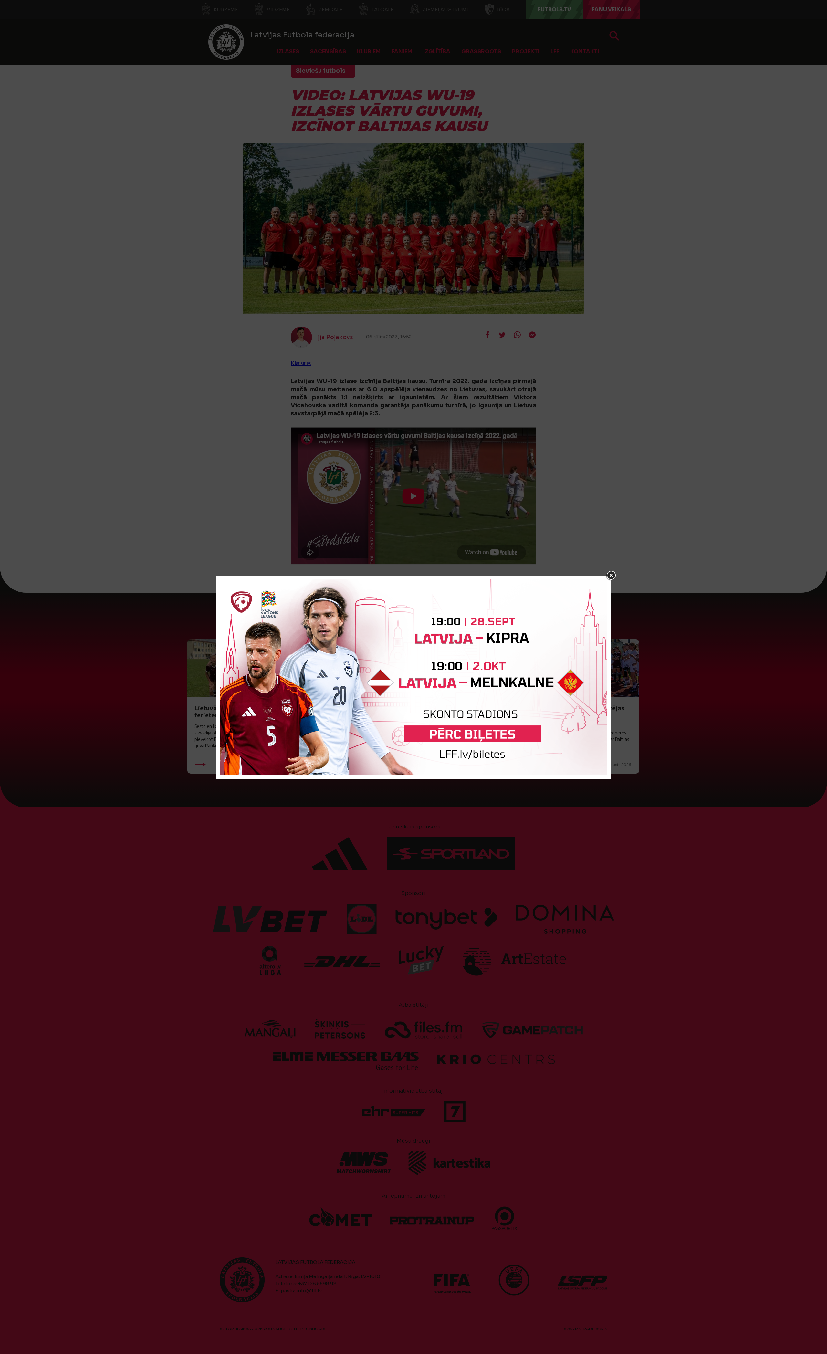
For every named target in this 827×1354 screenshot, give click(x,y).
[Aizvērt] (611, 575)
